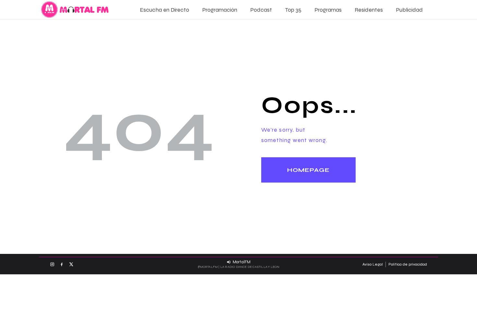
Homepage (308, 169)
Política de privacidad (407, 264)
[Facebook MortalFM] (61, 264)
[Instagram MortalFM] (52, 264)
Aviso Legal (372, 264)
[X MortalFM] (71, 264)
